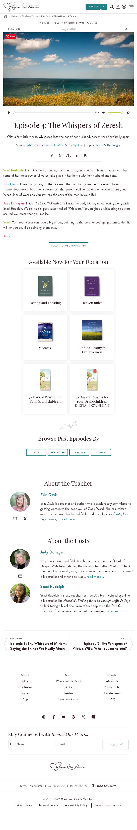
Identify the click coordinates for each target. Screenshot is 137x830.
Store (68, 674)
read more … (69, 519)
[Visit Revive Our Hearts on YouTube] (63, 717)
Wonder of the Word (68, 681)
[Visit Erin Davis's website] (15, 518)
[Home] (5, 16)
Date (36, 452)
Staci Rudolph (52, 586)
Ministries (77, 798)
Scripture (57, 452)
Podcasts (25, 674)
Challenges (25, 687)
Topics (100, 452)
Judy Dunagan (52, 552)
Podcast (15, 16)
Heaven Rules (91, 303)
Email (61, 744)
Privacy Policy (23, 805)
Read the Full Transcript (68, 245)
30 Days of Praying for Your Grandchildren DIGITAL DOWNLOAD (92, 402)
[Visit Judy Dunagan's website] (20, 576)
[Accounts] (123, 7)
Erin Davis (48, 495)
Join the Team (111, 693)
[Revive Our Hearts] (22, 7)
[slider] (52, 112)
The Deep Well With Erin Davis (36, 16)
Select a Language (106, 805)
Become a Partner (68, 699)
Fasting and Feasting (45, 303)
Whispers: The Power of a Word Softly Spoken (54, 145)
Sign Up (114, 745)
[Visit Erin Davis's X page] (25, 518)
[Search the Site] (112, 7)
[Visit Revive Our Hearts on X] (83, 717)
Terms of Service (48, 805)
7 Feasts (45, 348)
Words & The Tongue (108, 145)
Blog (25, 681)
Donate (93, 6)
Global (68, 687)
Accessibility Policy (76, 805)
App (25, 699)
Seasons (79, 452)
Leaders (68, 693)
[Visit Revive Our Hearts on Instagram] (43, 717)
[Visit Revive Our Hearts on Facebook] (53, 717)
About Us (112, 681)
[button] (130, 7)
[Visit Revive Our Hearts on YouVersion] (93, 717)
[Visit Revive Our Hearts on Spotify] (73, 717)
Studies (25, 693)
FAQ (112, 699)
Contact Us (112, 687)
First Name (17, 744)
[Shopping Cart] (118, 7)
